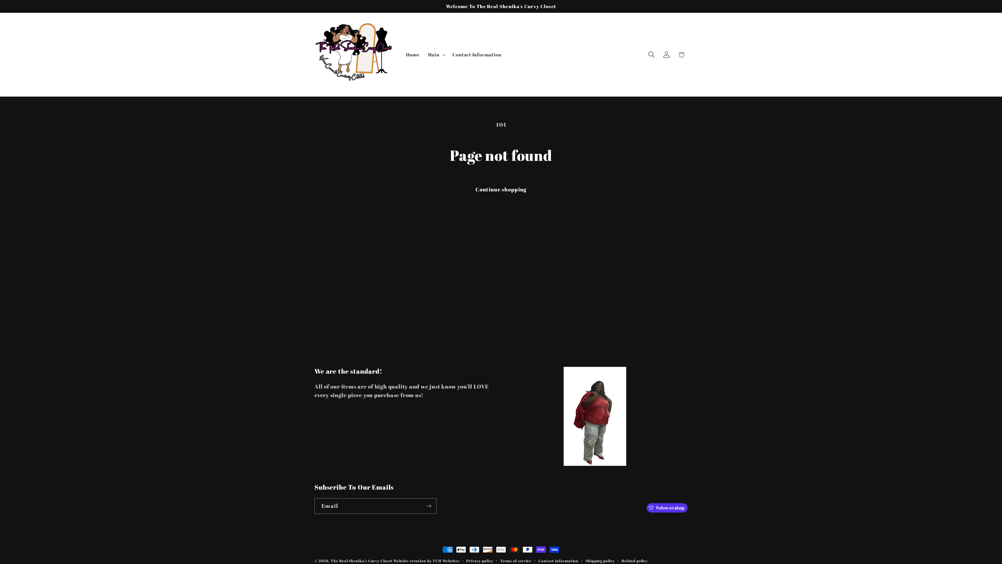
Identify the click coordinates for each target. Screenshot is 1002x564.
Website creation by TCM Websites (426, 560)
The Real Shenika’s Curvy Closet (361, 560)
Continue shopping (500, 189)
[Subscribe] (428, 506)
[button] (436, 55)
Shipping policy (600, 560)
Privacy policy (479, 560)
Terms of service (516, 560)
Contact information (558, 560)
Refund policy (635, 560)
